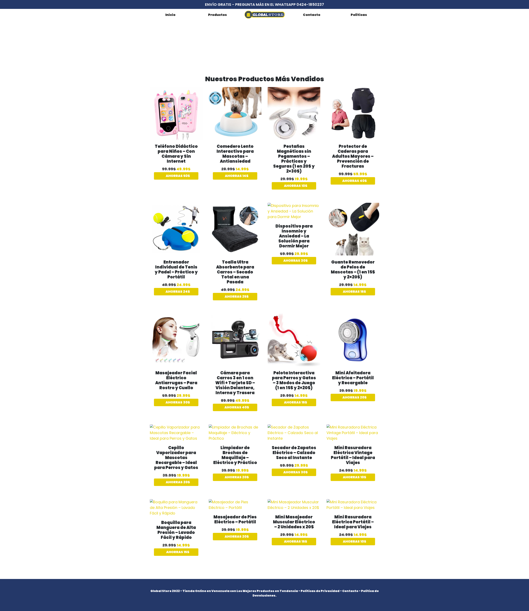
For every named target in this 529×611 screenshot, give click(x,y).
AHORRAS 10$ (295, 185)
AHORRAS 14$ (236, 175)
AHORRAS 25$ (236, 296)
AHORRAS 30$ (295, 260)
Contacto (311, 14)
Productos (217, 14)
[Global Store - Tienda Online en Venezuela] (264, 14)
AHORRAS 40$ (354, 180)
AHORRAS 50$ (177, 175)
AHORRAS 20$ (354, 397)
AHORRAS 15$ (354, 291)
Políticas (359, 14)
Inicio (170, 14)
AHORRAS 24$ (177, 291)
